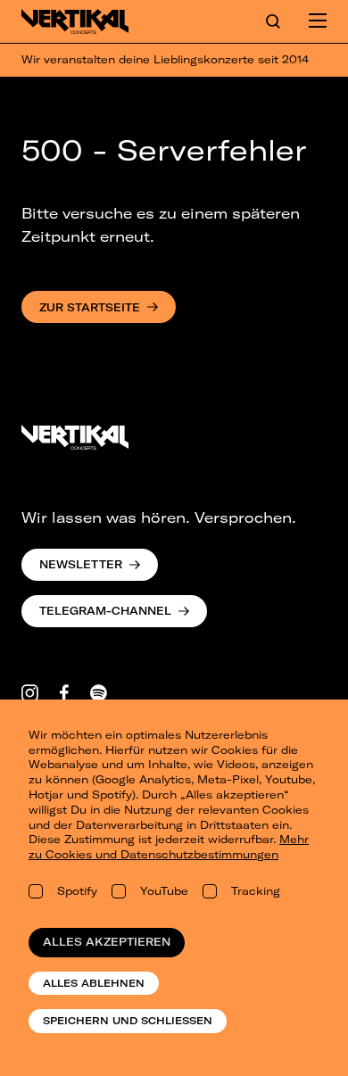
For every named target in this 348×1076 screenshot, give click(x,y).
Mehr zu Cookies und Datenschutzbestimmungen (169, 846)
